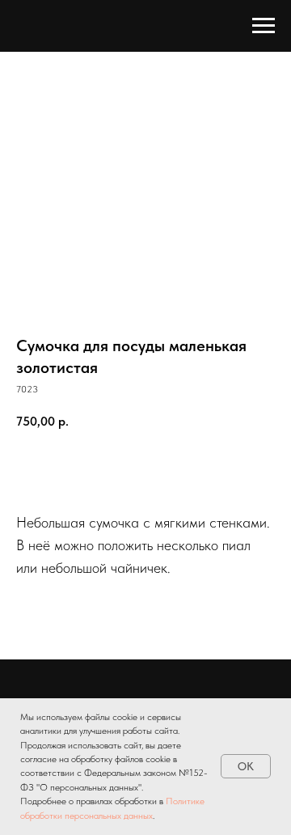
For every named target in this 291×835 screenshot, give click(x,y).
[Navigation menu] (263, 26)
